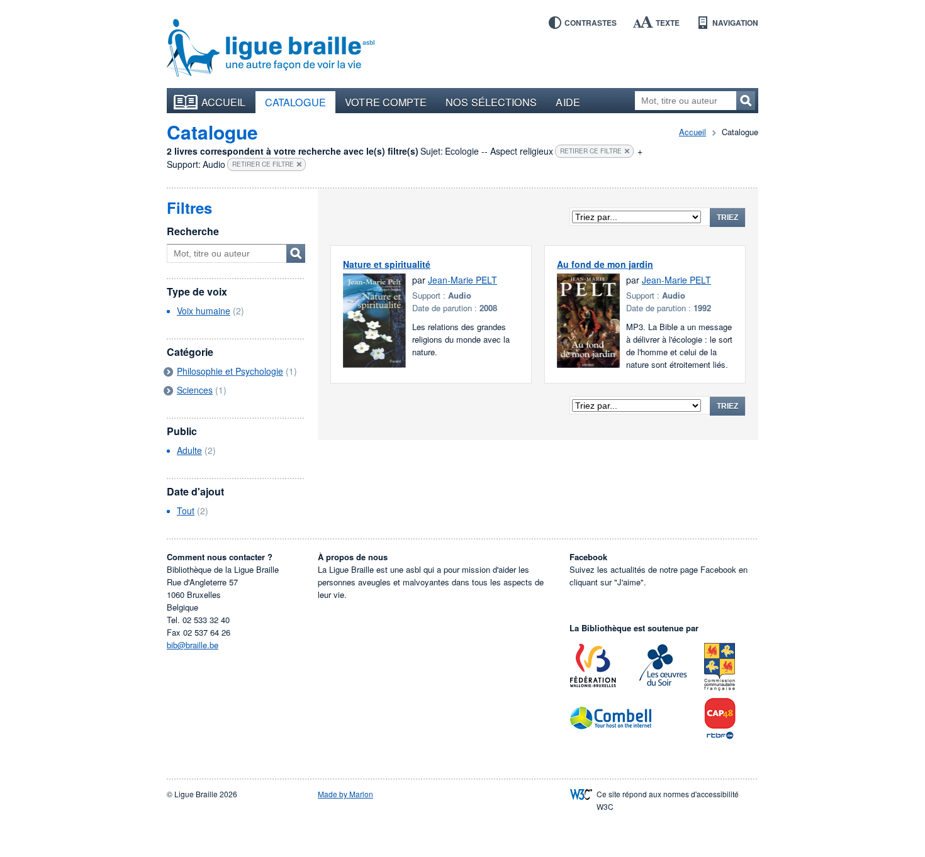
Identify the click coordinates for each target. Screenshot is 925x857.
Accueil (223, 101)
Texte (668, 22)
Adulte (189, 450)
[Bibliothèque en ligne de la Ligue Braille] (270, 48)
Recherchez (745, 100)
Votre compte (386, 101)
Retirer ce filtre (591, 151)
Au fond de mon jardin (605, 264)
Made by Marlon (345, 793)
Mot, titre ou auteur (295, 253)
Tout (185, 510)
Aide (568, 101)
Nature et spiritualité (386, 264)
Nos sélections (491, 101)
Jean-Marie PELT (462, 280)
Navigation (735, 22)
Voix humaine (203, 310)
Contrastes (590, 22)
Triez (727, 217)
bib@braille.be (192, 645)
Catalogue (296, 101)
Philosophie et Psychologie (230, 371)
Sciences (195, 390)
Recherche (193, 231)
